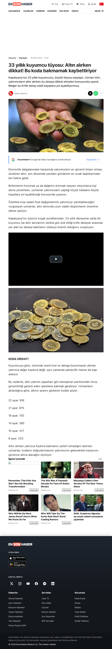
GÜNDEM (40, 11)
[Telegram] (45, 583)
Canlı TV (45, 598)
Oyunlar (45, 607)
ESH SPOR (64, 11)
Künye (77, 603)
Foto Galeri (46, 603)
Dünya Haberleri (15, 616)
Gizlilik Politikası (82, 621)
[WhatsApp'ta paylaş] (95, 93)
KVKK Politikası (81, 616)
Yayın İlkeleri (80, 612)
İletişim (78, 607)
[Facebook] (36, 583)
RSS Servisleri (48, 621)
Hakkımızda (80, 598)
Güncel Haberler (15, 598)
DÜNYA (75, 11)
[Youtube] (28, 583)
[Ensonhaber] (20, 4)
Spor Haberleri (14, 603)
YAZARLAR (28, 11)
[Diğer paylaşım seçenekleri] (101, 93)
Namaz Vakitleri (49, 612)
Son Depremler (48, 616)
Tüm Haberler (14, 621)
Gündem (23, 58)
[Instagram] (20, 583)
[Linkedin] (53, 583)
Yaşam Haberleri (15, 612)
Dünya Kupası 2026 (17, 625)
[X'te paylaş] (90, 93)
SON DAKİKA (14, 11)
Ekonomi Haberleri (16, 607)
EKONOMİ (52, 11)
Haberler (12, 58)
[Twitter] (11, 583)
